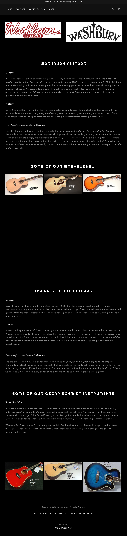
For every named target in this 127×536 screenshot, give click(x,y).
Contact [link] (20, 9)
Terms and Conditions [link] (80, 513)
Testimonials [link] (41, 513)
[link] (118, 9)
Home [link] (9, 9)
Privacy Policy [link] (58, 513)
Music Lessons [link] (37, 9)
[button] (53, 9)
